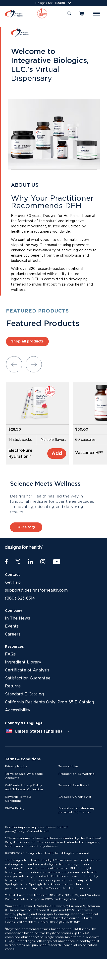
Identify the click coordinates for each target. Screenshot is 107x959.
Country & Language (24, 723)
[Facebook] (6, 562)
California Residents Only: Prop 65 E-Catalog (49, 702)
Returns (13, 686)
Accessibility (17, 710)
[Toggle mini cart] (82, 13)
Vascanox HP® (89, 453)
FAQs (10, 654)
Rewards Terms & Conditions (18, 798)
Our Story (26, 527)
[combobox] (38, 731)
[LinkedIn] (30, 562)
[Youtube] (56, 562)
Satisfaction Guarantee (28, 678)
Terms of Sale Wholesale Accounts (24, 775)
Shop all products (27, 341)
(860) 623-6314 (20, 598)
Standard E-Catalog (24, 694)
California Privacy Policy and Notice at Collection (24, 787)
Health (60, 2)
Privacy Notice (16, 766)
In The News (17, 618)
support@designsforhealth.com (36, 590)
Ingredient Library (23, 662)
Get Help (13, 582)
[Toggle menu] (96, 13)
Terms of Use (68, 766)
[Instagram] (43, 562)
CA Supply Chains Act (74, 796)
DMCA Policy (14, 808)
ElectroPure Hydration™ (20, 454)
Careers (12, 634)
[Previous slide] (14, 364)
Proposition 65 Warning (76, 773)
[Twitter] (17, 562)
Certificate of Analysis (27, 670)
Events (12, 626)
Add (57, 453)
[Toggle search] (69, 13)
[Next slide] (34, 364)
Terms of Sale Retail (73, 785)
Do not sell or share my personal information (76, 810)
